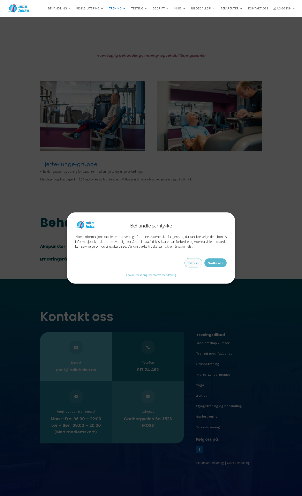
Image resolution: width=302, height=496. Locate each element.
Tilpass (193, 263)
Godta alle (215, 263)
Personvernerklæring (162, 275)
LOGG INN (283, 8)
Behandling (57, 8)
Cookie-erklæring (136, 275)
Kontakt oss (258, 8)
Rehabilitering (87, 8)
